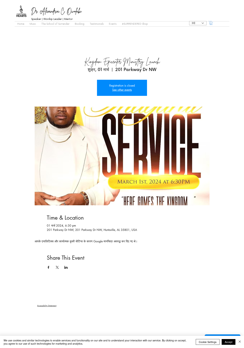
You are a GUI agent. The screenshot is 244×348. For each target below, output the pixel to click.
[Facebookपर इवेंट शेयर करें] (48, 267)
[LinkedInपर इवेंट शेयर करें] (66, 267)
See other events (122, 90)
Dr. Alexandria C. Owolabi (56, 11)
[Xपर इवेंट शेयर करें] (57, 267)
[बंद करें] (240, 342)
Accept (228, 342)
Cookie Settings (207, 342)
